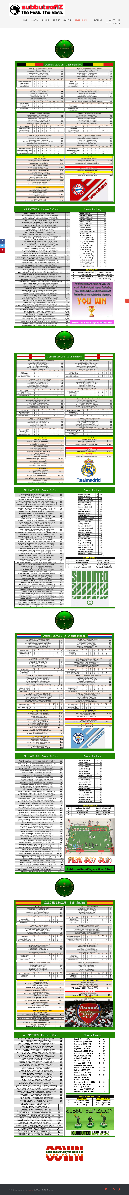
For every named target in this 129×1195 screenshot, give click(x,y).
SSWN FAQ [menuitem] (67, 20)
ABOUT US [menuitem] (34, 20)
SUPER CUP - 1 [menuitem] (99, 20)
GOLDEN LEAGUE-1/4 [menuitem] (82, 20)
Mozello (30, 1190)
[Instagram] (118, 1189)
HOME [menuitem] (25, 20)
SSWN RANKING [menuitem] (114, 20)
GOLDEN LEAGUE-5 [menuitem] (113, 23)
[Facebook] (110, 1189)
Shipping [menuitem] (45, 20)
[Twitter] (106, 1189)
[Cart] (127, 301)
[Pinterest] (114, 1189)
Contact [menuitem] (56, 20)
